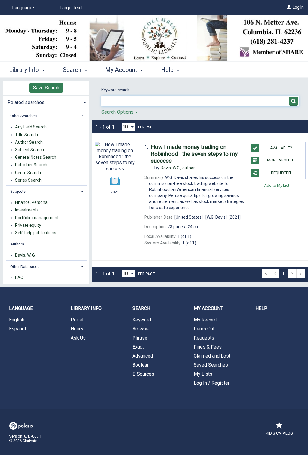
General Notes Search (35, 157)
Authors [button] (17, 244)
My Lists (203, 374)
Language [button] (21, 308)
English (16, 320)
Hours (77, 329)
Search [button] (73, 69)
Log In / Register (211, 383)
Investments (27, 210)
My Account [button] (122, 69)
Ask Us (78, 338)
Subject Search (29, 149)
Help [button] (168, 69)
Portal (77, 320)
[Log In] (289, 7)
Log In (298, 7)
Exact (138, 347)
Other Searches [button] (23, 116)
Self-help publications (35, 232)
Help (261, 308)
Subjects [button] (18, 191)
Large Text (71, 8)
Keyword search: (116, 90)
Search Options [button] (118, 112)
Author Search (29, 142)
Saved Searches (211, 365)
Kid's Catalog (279, 433)
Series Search (28, 180)
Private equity (28, 225)
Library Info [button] (25, 69)
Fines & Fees (208, 347)
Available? (281, 148)
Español (17, 329)
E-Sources (143, 374)
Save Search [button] (46, 88)
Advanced (142, 356)
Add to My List (276, 185)
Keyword (141, 320)
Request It (281, 173)
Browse (140, 329)
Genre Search (28, 172)
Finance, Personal (31, 202)
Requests (204, 338)
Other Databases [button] (24, 266)
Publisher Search (31, 165)
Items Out (204, 329)
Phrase (139, 338)
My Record (205, 320)
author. (178, 167)
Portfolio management (37, 217)
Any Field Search (31, 127)
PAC (19, 277)
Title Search (26, 134)
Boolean (140, 365)
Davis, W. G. (25, 255)
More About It (281, 160)
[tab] (46, 102)
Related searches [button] (26, 102)
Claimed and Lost (212, 356)
